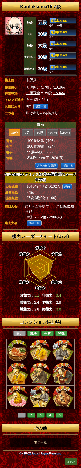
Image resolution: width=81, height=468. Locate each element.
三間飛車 (33, 93)
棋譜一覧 (40, 106)
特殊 (61, 333)
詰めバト (65, 132)
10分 (14, 133)
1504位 (59, 93)
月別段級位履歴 (46, 165)
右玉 (29, 99)
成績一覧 (34, 223)
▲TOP (71, 461)
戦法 (33, 333)
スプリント (53, 133)
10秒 (40, 133)
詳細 (67, 186)
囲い (19, 333)
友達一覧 (40, 442)
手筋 (47, 333)
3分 (27, 133)
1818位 (59, 87)
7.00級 (58, 25)
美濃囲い (33, 87)
